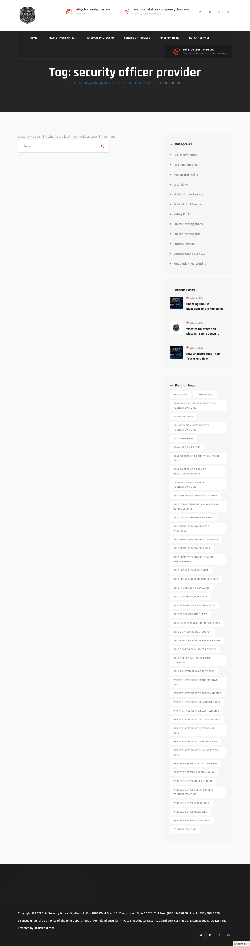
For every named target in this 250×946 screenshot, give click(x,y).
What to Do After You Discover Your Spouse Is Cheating (202, 334)
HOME (33, 38)
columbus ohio (183, 438)
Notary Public (182, 214)
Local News (180, 184)
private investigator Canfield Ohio (196, 711)
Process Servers (184, 244)
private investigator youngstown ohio (195, 752)
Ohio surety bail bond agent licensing (191, 660)
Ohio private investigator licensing (196, 623)
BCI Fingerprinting (185, 155)
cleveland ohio (183, 416)
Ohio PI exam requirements (190, 596)
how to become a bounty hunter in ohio (196, 458)
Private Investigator (186, 234)
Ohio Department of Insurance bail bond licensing (196, 507)
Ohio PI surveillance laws (190, 614)
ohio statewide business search (194, 649)
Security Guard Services (189, 254)
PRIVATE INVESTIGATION (61, 38)
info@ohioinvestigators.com (93, 10)
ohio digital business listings (193, 517)
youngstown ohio (185, 829)
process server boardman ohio (193, 772)
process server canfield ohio (192, 781)
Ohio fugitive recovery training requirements (193, 559)
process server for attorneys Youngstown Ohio (193, 792)
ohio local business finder (191, 570)
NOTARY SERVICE (199, 38)
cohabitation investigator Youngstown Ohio (191, 427)
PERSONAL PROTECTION (100, 38)
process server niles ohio (190, 812)
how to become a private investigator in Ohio (189, 471)
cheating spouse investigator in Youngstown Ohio (194, 406)
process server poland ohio (191, 820)
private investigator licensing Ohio (196, 719)
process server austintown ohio (195, 763)
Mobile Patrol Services (188, 204)
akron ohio (180, 394)
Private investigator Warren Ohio (195, 741)
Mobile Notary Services (188, 194)
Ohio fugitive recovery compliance (195, 539)
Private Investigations (188, 224)
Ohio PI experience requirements (194, 605)
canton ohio (205, 394)
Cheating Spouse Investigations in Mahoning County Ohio (204, 309)
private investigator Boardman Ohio (197, 693)
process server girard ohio (191, 803)
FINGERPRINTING (170, 38)
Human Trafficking (185, 175)
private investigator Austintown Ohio (195, 682)
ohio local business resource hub (195, 579)
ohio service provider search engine (196, 640)
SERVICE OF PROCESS (137, 38)
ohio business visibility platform (195, 495)
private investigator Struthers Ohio (194, 730)
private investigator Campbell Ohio (196, 702)
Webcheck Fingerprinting (189, 263)
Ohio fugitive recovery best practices (191, 528)
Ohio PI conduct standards (191, 588)
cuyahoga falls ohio (187, 447)
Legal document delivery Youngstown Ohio (189, 485)
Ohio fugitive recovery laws (191, 548)
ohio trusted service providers (194, 671)
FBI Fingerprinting (185, 165)
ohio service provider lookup (192, 631)
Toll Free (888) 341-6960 (198, 50)
